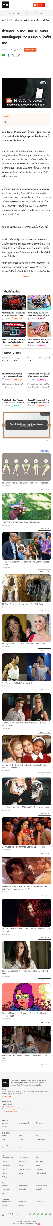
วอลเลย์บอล (5, 1189)
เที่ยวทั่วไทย (22, 1202)
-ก (9, 13)
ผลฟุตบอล (5, 1185)
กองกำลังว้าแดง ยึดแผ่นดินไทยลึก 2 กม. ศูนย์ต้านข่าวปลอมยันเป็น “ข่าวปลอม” (13, 314)
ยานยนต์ (4, 1169)
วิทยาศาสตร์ (22, 1161)
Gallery (4, 1177)
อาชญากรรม (6, 1165)
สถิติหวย (21, 1205)
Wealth (21, 1135)
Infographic (39, 1169)
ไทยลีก (4, 1193)
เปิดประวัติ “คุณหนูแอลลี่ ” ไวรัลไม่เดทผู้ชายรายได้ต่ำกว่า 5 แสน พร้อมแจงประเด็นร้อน (38, 401)
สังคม (37, 1157)
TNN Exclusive (24, 1157)
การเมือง (4, 1161)
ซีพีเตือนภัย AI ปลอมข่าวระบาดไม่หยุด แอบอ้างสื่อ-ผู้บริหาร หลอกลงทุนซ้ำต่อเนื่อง (13, 340)
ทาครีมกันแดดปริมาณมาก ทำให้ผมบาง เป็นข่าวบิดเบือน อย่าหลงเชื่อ (39, 340)
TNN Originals (40, 1139)
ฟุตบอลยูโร (22, 1189)
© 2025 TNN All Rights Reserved (25, 1223)
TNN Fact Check (13, 20)
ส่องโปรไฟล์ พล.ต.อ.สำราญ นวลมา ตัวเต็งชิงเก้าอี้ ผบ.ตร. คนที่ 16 (13, 375)
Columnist (22, 1148)
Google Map (6, 1096)
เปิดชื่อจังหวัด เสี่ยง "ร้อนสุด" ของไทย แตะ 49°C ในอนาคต (13, 401)
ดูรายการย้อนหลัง (24, 1123)
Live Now (40, 5)
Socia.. (42, 405)
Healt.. (42, 345)
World (41, 318)
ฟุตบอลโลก (39, 1189)
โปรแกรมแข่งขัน (23, 1185)
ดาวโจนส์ (4, 1173)
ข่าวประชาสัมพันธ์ (41, 1173)
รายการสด (5, 1123)
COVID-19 (22, 1173)
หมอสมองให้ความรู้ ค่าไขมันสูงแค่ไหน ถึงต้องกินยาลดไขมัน (38, 375)
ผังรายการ (5, 1127)
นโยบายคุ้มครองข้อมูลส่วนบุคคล (26, 1221)
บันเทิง (21, 1165)
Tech (3, 1139)
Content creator (7, 1148)
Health (38, 1135)
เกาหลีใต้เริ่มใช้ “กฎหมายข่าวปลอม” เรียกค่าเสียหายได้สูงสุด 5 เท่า (38, 314)
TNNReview (40, 1202)
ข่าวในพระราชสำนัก (7, 1157)
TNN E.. (16, 318)
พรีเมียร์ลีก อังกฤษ (41, 1185)
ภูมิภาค (38, 1165)
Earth (16, 405)
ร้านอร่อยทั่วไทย (7, 1202)
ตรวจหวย (5, 1205)
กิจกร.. (16, 345)
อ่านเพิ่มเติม (26, 276)
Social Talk (39, 1161)
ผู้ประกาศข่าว (39, 1123)
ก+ (18, 13)
